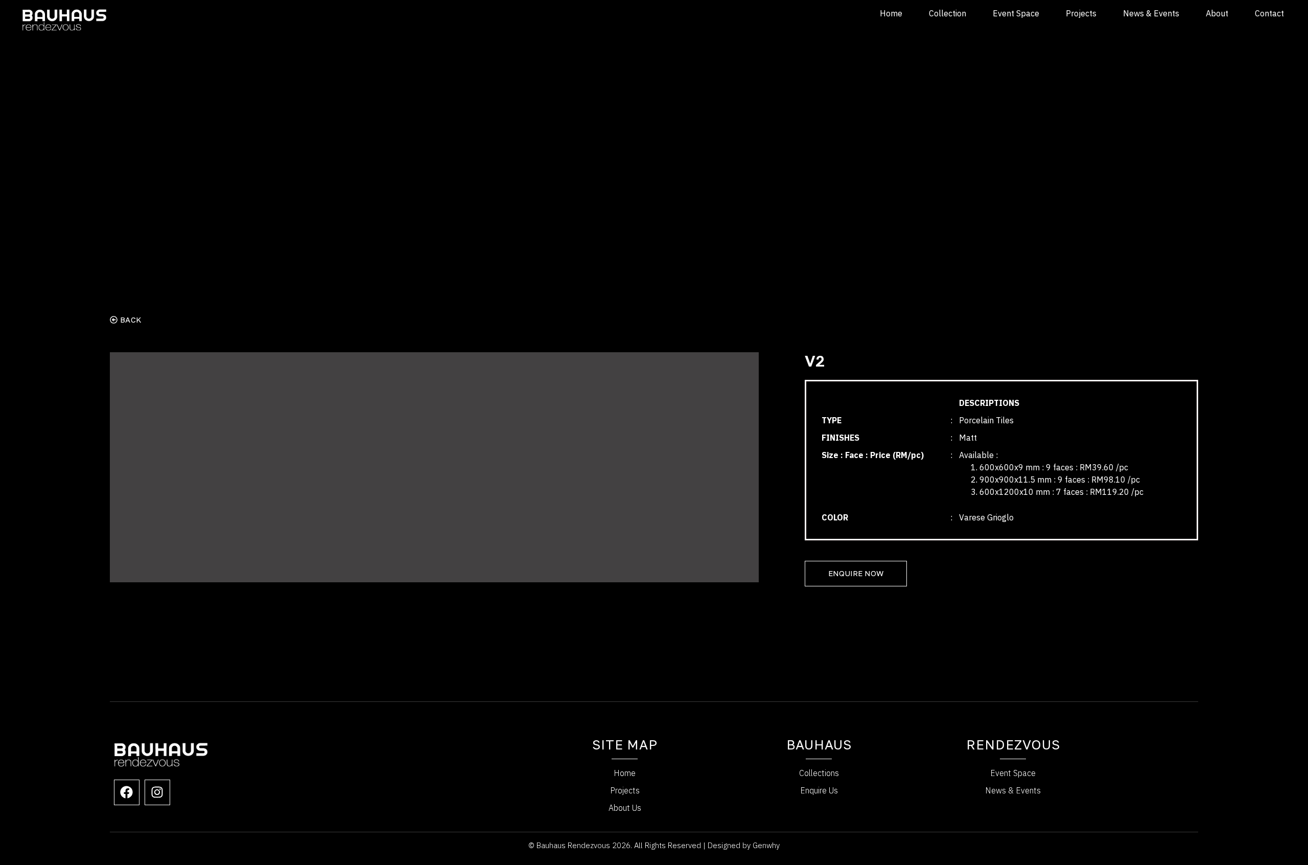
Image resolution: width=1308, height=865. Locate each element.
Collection (947, 13)
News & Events (1151, 13)
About (1217, 13)
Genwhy (766, 845)
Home (891, 13)
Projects (1081, 13)
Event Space (1016, 13)
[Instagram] (157, 792)
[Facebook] (126, 792)
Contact (1269, 13)
